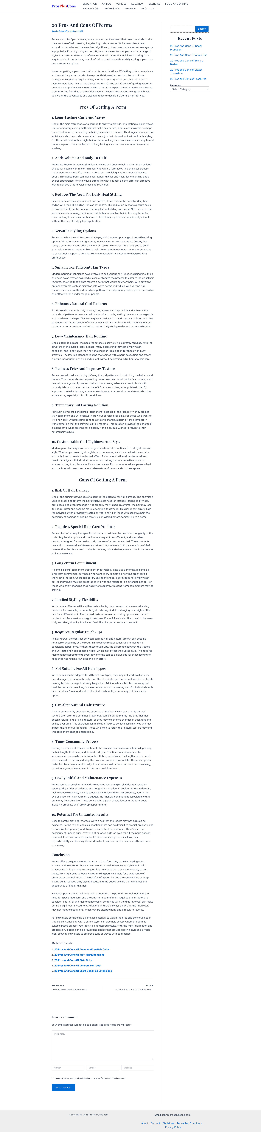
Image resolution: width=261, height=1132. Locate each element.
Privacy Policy (173, 1127)
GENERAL (130, 8)
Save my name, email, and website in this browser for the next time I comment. (90, 1078)
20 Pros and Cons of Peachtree (188, 78)
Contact (155, 1123)
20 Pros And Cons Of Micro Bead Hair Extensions (83, 970)
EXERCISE (154, 3)
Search (202, 28)
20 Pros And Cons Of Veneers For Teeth (77, 965)
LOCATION (137, 3)
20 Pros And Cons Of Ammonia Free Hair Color (81, 949)
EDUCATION (90, 3)
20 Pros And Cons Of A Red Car (188, 55)
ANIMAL (106, 3)
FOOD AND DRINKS (176, 3)
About (144, 1123)
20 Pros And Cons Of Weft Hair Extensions (79, 954)
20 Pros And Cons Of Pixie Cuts (73, 960)
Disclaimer (168, 1123)
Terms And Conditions (189, 1123)
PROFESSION (112, 8)
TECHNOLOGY (91, 8)
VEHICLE (121, 3)
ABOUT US (147, 8)
